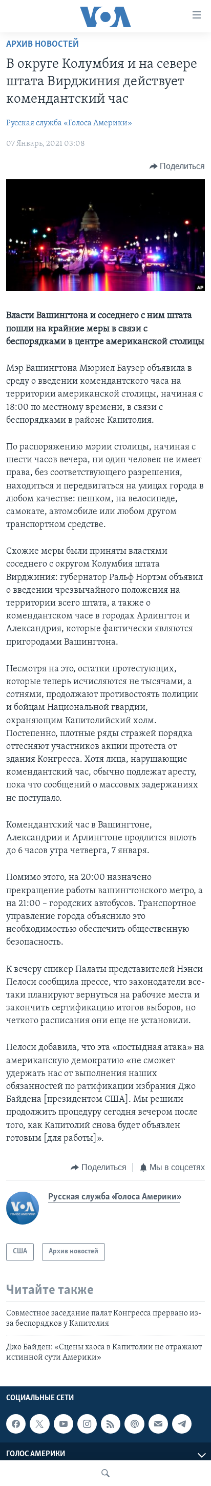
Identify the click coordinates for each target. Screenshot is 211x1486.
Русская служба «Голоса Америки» (69, 123)
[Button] (177, 166)
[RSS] (110, 1424)
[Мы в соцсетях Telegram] (182, 1424)
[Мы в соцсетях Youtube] (63, 1424)
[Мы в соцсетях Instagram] (87, 1424)
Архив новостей (42, 44)
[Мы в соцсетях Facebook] (16, 1424)
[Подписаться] (158, 1424)
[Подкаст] (134, 1424)
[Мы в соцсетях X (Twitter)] (39, 1424)
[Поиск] (105, 1473)
